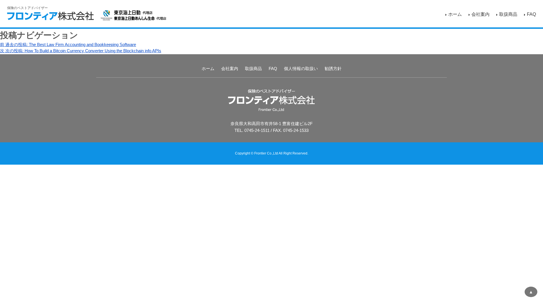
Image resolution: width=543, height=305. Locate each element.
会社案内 (480, 14)
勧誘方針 (333, 68)
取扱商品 (508, 14)
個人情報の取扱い (301, 68)
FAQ (531, 14)
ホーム (455, 14)
